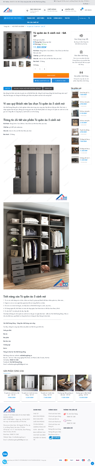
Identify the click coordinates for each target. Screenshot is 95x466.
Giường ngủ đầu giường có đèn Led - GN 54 (65, 394)
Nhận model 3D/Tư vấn (42, 80)
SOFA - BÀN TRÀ (38, 429)
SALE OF (36, 413)
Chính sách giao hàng (54, 416)
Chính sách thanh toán (54, 421)
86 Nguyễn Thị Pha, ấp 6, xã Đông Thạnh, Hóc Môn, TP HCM (72, 1)
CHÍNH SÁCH (58, 18)
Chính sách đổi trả (53, 419)
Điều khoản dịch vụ (53, 434)
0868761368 (14, 1)
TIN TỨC (67, 18)
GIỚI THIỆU (40, 18)
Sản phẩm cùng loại (13, 371)
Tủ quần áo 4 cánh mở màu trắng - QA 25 (29, 394)
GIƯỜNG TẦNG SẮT (39, 427)
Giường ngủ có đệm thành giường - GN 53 (83, 394)
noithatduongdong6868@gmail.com (17, 440)
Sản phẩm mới (76, 88)
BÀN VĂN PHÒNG (38, 416)
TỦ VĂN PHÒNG (38, 424)
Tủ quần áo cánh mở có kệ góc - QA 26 (11, 394)
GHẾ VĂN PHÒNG (38, 421)
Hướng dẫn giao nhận (54, 432)
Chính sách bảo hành (54, 413)
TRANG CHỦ (31, 18)
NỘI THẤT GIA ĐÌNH (39, 435)
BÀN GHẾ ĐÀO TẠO (39, 432)
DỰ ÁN (49, 18)
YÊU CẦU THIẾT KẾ (33, 22)
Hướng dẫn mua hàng (54, 429)
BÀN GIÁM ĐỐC (38, 419)
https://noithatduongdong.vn (17, 437)
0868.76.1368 (60, 80)
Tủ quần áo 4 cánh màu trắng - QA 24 (47, 394)
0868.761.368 (71, 416)
